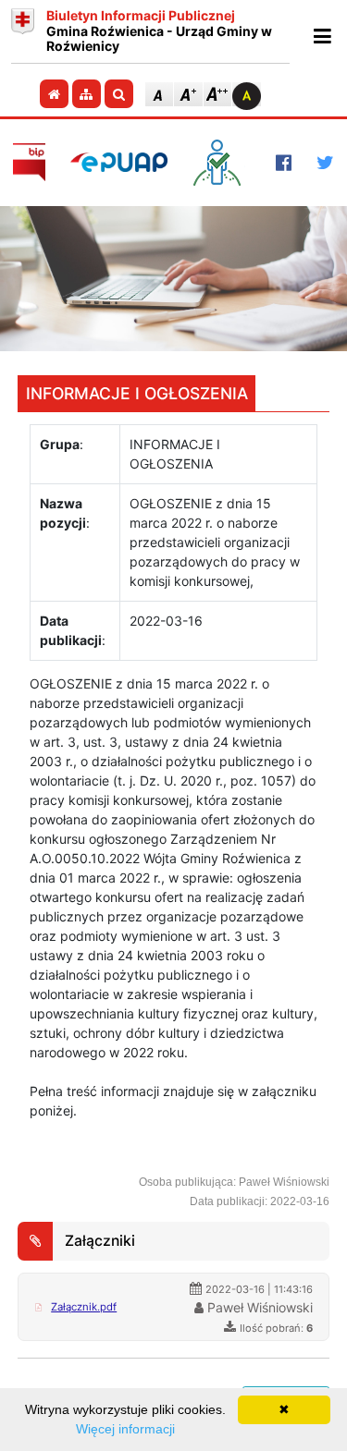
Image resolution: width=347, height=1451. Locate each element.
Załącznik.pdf (84, 1306)
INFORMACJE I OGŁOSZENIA (137, 393)
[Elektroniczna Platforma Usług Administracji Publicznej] (118, 162)
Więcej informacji (125, 1428)
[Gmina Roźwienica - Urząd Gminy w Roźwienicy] (22, 31)
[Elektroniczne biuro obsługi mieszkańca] (221, 163)
